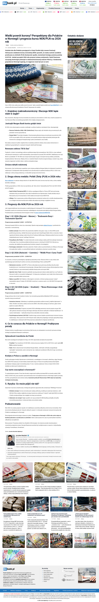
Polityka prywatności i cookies (70, 590)
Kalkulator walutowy (48, 577)
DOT (55, 11)
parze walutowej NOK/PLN (42, 212)
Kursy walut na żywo (92, 3)
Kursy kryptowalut (48, 574)
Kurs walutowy (9, 180)
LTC (26, 11)
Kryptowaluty (40, 8)
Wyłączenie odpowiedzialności (88, 590)
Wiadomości (68, 8)
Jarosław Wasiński (12, 47)
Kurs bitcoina (47, 576)
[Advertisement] (49, 23)
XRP (12, 11)
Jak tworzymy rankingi (44, 590)
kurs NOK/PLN (55, 105)
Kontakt (5, 590)
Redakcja (33, 590)
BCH (41, 11)
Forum (77, 8)
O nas (26, 590)
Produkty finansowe (54, 8)
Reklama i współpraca (16, 590)
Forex (30, 8)
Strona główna (47, 570)
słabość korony (47, 225)
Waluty (22, 8)
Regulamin (56, 590)
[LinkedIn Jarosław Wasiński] (28, 435)
